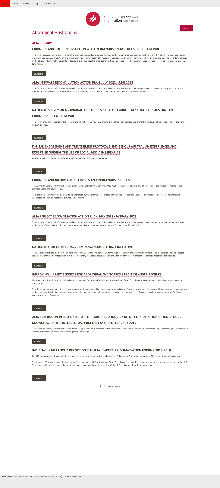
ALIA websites (49, 3)
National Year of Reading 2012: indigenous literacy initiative (82, 247)
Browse (26, 3)
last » (117, 386)
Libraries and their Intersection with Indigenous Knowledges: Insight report (96, 49)
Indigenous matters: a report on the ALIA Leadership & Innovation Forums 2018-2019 (101, 350)
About (15, 3)
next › (110, 386)
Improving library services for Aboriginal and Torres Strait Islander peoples (96, 274)
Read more (40, 74)
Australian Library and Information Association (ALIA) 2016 (28, 476)
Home (5, 3)
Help (36, 3)
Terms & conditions (72, 476)
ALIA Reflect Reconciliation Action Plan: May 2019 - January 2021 (84, 216)
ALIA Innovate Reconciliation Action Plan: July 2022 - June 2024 (82, 82)
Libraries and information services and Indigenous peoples (81, 180)
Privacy (59, 476)
